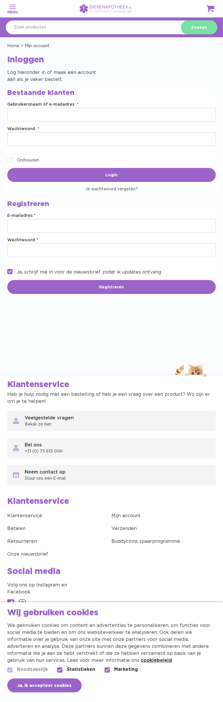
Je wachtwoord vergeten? (111, 189)
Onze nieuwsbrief (27, 554)
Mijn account (126, 515)
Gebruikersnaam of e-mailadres (42, 104)
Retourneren (22, 541)
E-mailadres (21, 216)
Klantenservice (24, 515)
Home (13, 46)
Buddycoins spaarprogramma (146, 541)
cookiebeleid (156, 660)
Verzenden (124, 528)
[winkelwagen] (210, 9)
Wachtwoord (23, 129)
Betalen (16, 528)
